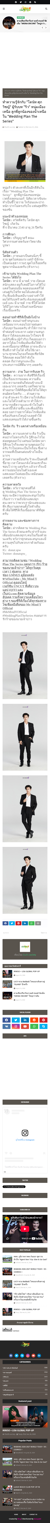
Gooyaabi (37, 1519)
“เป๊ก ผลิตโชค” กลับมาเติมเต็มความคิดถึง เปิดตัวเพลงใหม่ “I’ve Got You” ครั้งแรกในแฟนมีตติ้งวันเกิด (29, 1297)
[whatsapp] (34, 1026)
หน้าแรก (7, 91)
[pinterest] (30, 2)
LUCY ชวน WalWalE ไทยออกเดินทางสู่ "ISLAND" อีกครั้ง (29, 983)
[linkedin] (25, 1020)
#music (25, 1377)
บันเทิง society (10, 127)
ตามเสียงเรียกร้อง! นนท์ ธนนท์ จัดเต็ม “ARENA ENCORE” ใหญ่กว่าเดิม (29, 994)
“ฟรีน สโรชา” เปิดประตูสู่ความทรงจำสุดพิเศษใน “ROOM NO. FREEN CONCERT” (30, 22)
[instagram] (25, 2)
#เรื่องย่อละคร (25, 1390)
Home (16, 1514)
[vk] (7, 1026)
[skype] (35, 2)
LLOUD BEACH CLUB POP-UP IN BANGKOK (27, 1488)
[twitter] (20, 2)
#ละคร (25, 1381)
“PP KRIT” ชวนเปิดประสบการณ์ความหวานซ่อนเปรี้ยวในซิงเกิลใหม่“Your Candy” (29, 1502)
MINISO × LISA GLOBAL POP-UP (27, 971)
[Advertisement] (25, 58)
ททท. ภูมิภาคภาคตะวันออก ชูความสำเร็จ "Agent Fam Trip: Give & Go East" (30, 1258)
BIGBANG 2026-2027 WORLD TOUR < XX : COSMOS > (30, 1270)
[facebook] (15, 2)
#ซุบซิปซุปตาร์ (25, 1395)
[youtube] (25, 1026)
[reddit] (34, 1020)
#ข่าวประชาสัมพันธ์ (25, 1368)
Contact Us (33, 1514)
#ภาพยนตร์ (25, 1372)
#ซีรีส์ (25, 1385)
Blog (19, 1519)
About (24, 1514)
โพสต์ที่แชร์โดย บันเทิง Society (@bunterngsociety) (25, 1167)
